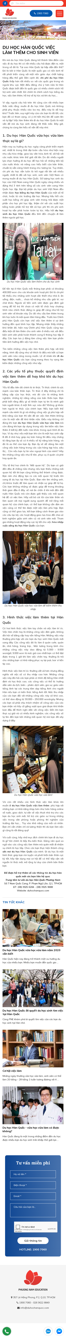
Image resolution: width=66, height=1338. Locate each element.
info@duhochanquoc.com (34, 1307)
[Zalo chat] (48, 1331)
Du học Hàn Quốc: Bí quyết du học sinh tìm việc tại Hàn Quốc (33, 1012)
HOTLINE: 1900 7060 (33, 1249)
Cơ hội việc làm (12, 1070)
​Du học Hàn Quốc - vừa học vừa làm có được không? (31, 1129)
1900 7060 (42, 13)
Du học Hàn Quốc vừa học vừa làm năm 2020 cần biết (31, 951)
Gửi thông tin (33, 1240)
